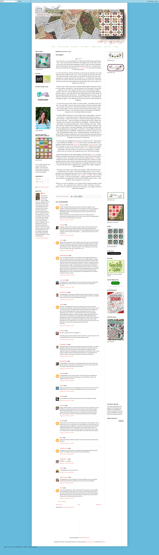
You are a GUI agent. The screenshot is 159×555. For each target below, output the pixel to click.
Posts (39, 179)
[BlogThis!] (76, 196)
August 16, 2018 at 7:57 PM (67, 443)
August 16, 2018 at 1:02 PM (67, 415)
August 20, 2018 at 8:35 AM (67, 483)
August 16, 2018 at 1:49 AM (67, 299)
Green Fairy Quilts (63, 46)
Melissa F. (62, 205)
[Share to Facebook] (80, 196)
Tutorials (116, 46)
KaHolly (62, 396)
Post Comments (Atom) (68, 507)
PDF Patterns (85, 46)
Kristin (61, 468)
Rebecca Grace (64, 477)
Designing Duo (63, 344)
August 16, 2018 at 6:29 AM (67, 356)
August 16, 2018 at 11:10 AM (67, 400)
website (75, 142)
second (87, 175)
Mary (61, 437)
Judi (44, 193)
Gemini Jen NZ (63, 292)
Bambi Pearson (64, 448)
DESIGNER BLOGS (84, 537)
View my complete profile (41, 238)
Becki (61, 488)
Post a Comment (62, 501)
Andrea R (62, 330)
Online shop (107, 46)
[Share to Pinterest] (81, 196)
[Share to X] (78, 196)
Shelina (62, 385)
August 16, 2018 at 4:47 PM (67, 432)
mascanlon (63, 280)
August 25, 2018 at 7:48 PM (67, 498)
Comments (40, 181)
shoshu (62, 304)
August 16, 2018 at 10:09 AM (67, 380)
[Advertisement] (115, 103)
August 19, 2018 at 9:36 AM (67, 472)
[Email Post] (71, 196)
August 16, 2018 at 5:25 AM (67, 339)
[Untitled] (78, 58)
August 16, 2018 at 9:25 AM (67, 368)
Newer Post (59, 504)
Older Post (98, 504)
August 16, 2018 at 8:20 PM (67, 454)
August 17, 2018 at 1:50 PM (67, 463)
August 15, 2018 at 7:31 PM (67, 220)
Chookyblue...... (64, 459)
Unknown (62, 373)
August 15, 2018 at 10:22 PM (67, 275)
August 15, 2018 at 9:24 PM (67, 250)
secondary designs (93, 144)
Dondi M (62, 420)
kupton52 (62, 405)
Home (53, 46)
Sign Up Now (115, 283)
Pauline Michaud (64, 255)
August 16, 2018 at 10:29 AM (67, 391)
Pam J (61, 240)
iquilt (58, 176)
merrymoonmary (90, 542)
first (81, 175)
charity (93, 154)
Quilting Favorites (96, 46)
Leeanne (62, 224)
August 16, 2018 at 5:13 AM (67, 325)
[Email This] (74, 196)
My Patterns (74, 46)
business (86, 147)
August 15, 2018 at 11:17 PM (67, 287)
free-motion (77, 144)
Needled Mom (63, 361)
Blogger (103, 542)
